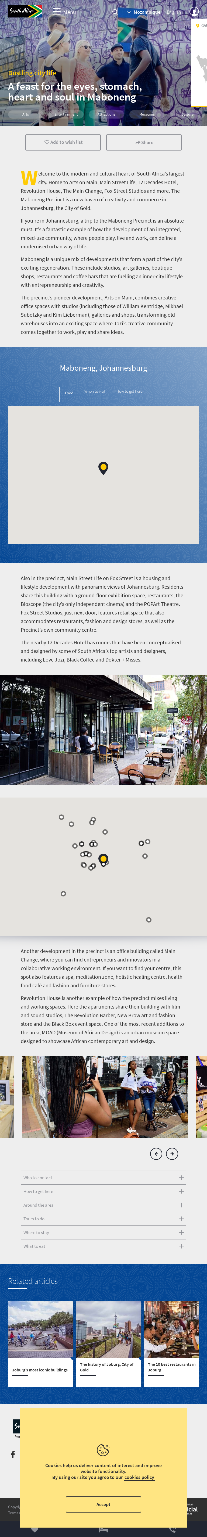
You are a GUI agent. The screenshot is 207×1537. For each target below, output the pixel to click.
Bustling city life (32, 72)
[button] (103, 468)
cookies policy (139, 1477)
